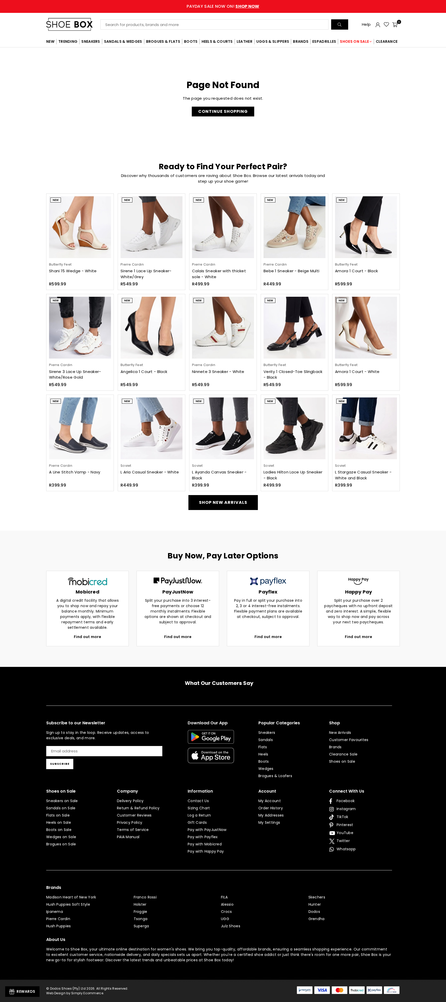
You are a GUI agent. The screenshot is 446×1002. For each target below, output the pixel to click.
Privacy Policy (129, 822)
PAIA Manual (128, 836)
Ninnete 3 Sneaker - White (218, 371)
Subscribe (59, 764)
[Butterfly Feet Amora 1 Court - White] (366, 328)
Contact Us (198, 800)
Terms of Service (133, 829)
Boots (263, 761)
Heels (263, 754)
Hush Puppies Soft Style (68, 904)
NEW (50, 41)
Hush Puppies (58, 926)
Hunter (314, 904)
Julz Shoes (230, 926)
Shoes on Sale (342, 761)
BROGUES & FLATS (163, 41)
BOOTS (191, 41)
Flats (262, 747)
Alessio (227, 904)
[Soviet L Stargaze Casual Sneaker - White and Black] (366, 428)
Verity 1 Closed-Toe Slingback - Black (293, 374)
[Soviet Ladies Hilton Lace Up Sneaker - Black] (294, 428)
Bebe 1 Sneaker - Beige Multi (291, 271)
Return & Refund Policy (138, 808)
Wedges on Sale (61, 836)
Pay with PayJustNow (207, 829)
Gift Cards (197, 822)
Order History (270, 808)
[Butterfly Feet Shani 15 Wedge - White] (80, 227)
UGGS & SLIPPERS (272, 41)
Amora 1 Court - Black (356, 271)
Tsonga (141, 918)
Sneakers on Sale (62, 800)
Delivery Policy (130, 800)
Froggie (140, 911)
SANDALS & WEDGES (123, 41)
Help (366, 24)
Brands (335, 747)
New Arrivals (340, 732)
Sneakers (266, 732)
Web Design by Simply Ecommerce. (75, 993)
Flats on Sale (58, 815)
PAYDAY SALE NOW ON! (223, 6)
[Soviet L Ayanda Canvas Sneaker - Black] (223, 428)
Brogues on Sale (61, 844)
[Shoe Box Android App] (211, 739)
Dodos (314, 911)
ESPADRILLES (324, 41)
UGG (225, 918)
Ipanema (54, 911)
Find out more (87, 636)
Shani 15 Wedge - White (73, 271)
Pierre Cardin (58, 918)
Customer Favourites (349, 739)
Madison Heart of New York (71, 897)
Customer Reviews (134, 815)
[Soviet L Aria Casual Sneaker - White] (151, 428)
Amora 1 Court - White (357, 371)
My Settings (269, 822)
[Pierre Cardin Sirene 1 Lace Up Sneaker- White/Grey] (151, 227)
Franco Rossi (145, 897)
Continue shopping (223, 111)
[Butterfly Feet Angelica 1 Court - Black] (151, 328)
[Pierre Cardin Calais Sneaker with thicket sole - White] (223, 227)
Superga (141, 926)
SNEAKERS (90, 41)
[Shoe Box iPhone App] (211, 759)
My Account (269, 800)
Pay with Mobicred (205, 844)
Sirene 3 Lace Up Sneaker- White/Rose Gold (75, 374)
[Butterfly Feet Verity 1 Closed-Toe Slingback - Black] (294, 328)
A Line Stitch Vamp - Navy (74, 472)
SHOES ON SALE (354, 41)
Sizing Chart (199, 808)
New (56, 200)
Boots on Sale (58, 829)
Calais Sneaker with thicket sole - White (219, 273)
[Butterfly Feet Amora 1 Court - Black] (366, 227)
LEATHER (244, 41)
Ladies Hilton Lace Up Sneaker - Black (293, 475)
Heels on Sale (58, 822)
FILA (224, 897)
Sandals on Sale (61, 808)
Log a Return (199, 815)
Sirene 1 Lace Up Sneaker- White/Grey (146, 273)
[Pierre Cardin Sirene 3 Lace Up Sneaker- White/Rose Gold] (80, 328)
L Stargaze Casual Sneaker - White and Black (363, 475)
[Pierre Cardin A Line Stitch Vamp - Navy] (80, 428)
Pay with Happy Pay (206, 851)
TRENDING (67, 41)
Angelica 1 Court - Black (144, 371)
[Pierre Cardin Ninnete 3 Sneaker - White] (223, 328)
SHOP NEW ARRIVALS (223, 502)
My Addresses (271, 815)
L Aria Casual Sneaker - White (150, 472)
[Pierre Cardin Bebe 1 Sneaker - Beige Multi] (294, 227)
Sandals (265, 739)
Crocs (226, 911)
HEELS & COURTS (217, 41)
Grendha (316, 918)
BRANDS (300, 41)
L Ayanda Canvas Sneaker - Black (219, 475)
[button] (395, 24)
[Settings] (378, 24)
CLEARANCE (387, 41)
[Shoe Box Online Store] (73, 24)
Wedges (266, 768)
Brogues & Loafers (275, 775)
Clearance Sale (343, 754)
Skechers (316, 897)
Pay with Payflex (203, 836)
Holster (140, 904)
